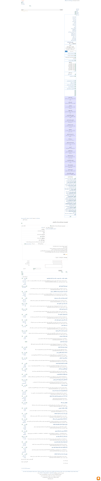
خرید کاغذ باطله (73, 35)
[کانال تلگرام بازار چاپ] (72, 60)
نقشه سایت (24, 471)
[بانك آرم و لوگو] (73, 82)
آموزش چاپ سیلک (64, 385)
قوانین (53, 471)
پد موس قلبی (61, 257)
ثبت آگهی (77, 13)
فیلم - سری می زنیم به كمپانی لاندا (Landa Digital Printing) (71, 192)
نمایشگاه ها (74, 29)
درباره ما (50, 471)
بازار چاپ (30, 218)
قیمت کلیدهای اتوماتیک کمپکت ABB (61, 363)
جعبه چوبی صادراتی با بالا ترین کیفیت (61, 330)
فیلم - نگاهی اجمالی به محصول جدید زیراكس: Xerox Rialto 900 (70, 196)
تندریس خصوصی (73, 33)
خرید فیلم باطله (73, 34)
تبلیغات (75, 22)
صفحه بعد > (29, 468)
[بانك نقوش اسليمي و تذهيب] (71, 84)
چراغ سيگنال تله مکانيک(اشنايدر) (62, 374)
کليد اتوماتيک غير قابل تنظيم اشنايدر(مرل (60, 441)
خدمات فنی (74, 23)
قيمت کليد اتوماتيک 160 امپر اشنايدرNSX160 (60, 379)
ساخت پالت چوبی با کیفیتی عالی (62, 303)
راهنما (77, 11)
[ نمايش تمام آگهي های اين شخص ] (51, 228)
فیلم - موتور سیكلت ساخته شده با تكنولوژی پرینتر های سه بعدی (71, 181)
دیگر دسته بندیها (73, 40)
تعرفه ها (77, 10)
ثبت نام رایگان (67, 0)
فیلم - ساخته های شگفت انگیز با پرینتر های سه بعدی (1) (70, 189)
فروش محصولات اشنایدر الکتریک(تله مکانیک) (60, 424)
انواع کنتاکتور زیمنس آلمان (63, 368)
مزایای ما (77, 12)
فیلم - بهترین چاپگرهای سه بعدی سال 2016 (70, 214)
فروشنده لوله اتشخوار (63, 341)
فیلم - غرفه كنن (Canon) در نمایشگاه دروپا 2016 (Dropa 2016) (70, 210)
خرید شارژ (77, 14)
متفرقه (75, 27)
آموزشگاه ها (74, 30)
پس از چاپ (74, 19)
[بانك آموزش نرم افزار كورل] (71, 88)
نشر (75, 26)
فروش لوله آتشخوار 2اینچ (63, 286)
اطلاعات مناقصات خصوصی (63, 408)
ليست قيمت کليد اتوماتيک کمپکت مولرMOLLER (59, 447)
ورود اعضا (70, 0)
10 (26, 468)
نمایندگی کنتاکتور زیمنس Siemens (62, 352)
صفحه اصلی (38, 218)
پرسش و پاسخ (35, 471)
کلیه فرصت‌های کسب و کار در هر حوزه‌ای (60, 298)
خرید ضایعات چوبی (64, 325)
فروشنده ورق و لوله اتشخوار (62, 347)
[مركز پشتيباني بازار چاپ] (72, 53)
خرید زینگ (74, 36)
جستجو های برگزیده (29, 471)
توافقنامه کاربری (67, 471)
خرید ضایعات (74, 37)
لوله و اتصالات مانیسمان (63, 336)
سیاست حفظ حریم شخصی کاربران (59, 471)
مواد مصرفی (74, 21)
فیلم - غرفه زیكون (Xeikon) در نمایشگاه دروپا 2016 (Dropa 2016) (71, 203)
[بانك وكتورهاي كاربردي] (72, 86)
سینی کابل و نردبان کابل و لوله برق (61, 436)
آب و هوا (43, 471)
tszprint (42, 227)
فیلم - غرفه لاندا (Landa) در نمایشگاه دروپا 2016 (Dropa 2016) (70, 200)
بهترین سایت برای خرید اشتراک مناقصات (60, 413)
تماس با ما (47, 471)
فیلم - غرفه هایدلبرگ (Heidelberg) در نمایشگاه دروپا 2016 (70, 207)
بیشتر (75, 214)
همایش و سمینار (73, 28)
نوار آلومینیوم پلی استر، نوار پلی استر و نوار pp (59, 390)
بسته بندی (74, 20)
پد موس (57, 257)
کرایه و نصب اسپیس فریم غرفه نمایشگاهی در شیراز (59, 291)
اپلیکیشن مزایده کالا (64, 402)
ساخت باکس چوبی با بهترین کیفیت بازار (61, 319)
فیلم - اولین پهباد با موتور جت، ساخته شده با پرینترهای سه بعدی (70, 185)
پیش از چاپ (74, 16)
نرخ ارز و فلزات (39, 471)
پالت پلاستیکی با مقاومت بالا (62, 314)
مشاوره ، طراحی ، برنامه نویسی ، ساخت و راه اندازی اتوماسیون (57, 278)
